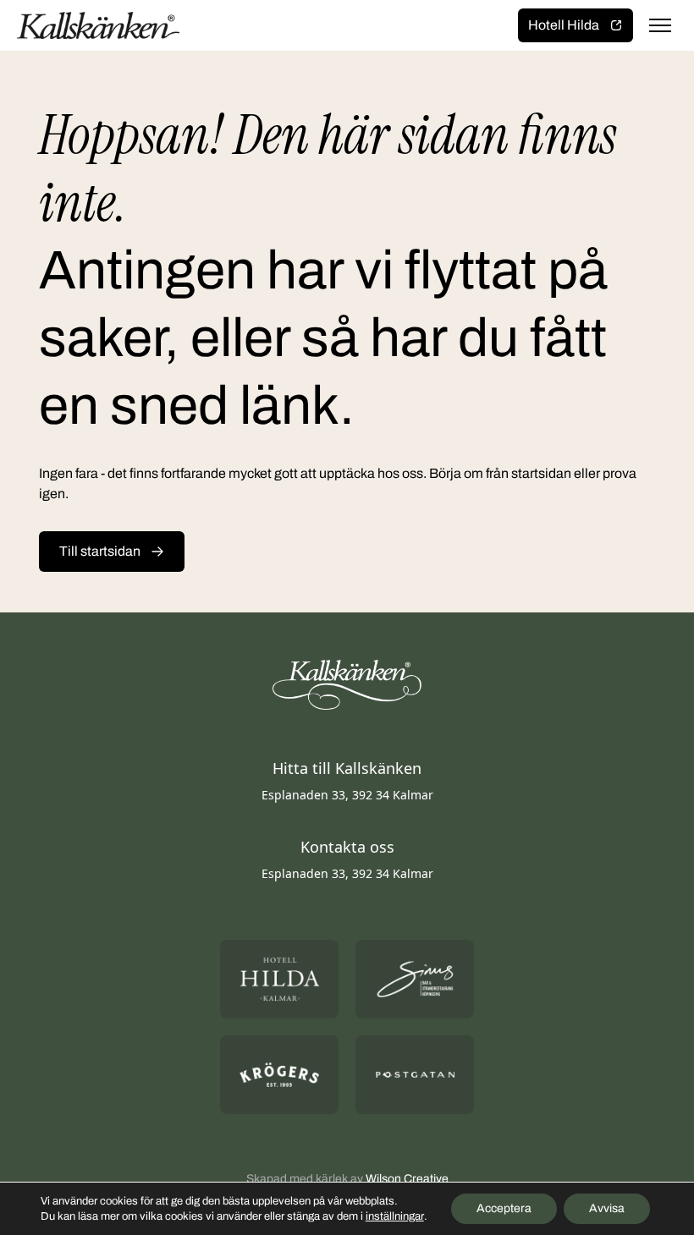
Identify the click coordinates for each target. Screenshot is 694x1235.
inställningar (395, 1216)
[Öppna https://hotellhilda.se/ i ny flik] (279, 979)
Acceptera (504, 1208)
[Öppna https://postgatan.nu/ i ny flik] (414, 1074)
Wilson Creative (407, 1178)
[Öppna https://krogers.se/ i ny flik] (279, 1074)
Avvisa (607, 1208)
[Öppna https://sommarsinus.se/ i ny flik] (414, 979)
